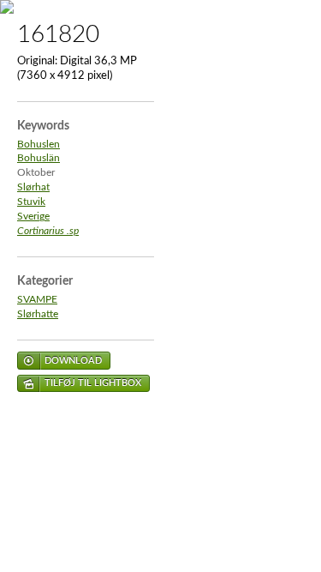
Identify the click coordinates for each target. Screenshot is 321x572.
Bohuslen (38, 144)
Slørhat (33, 187)
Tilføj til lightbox (93, 383)
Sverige (33, 216)
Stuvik (31, 202)
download (73, 360)
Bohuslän (38, 158)
